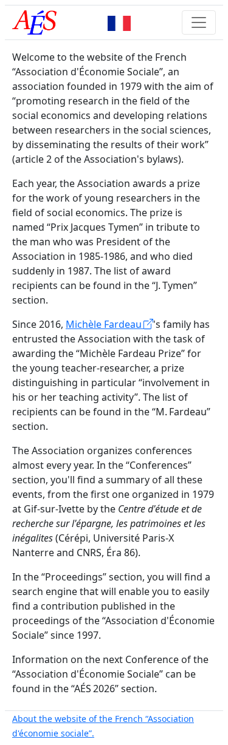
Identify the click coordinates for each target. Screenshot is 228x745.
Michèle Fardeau (104, 324)
